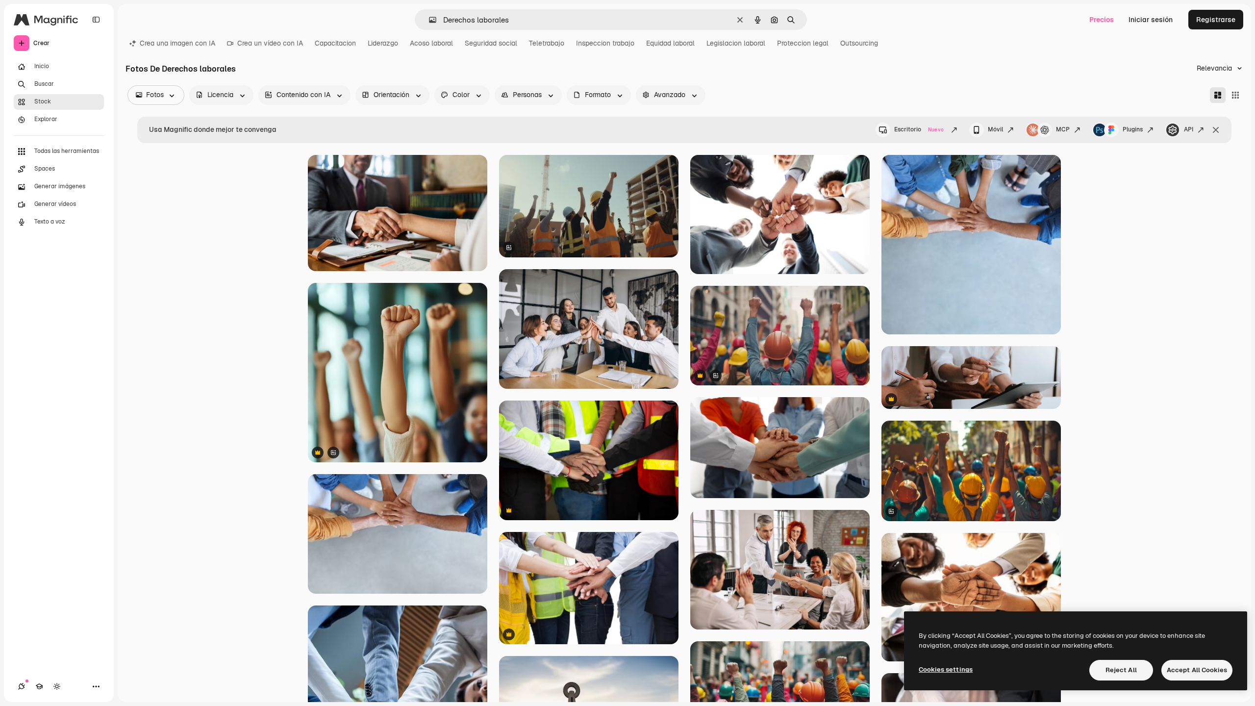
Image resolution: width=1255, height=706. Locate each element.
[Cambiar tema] (57, 686)
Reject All (1121, 670)
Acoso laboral (431, 43)
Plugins (1133, 129)
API (1188, 129)
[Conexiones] (21, 686)
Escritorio (919, 129)
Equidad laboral (670, 43)
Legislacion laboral (735, 43)
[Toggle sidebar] (96, 19)
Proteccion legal (802, 43)
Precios (1101, 19)
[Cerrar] (1216, 130)
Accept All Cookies (1197, 670)
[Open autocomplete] (428, 20)
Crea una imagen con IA (177, 43)
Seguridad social (491, 43)
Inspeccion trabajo (605, 43)
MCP (1063, 129)
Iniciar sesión (1151, 19)
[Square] (1235, 95)
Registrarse (1215, 19)
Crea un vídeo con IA (270, 43)
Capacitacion (335, 43)
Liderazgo (383, 43)
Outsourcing (859, 43)
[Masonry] (1218, 95)
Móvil (995, 129)
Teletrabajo (546, 43)
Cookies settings (946, 669)
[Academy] (39, 686)
